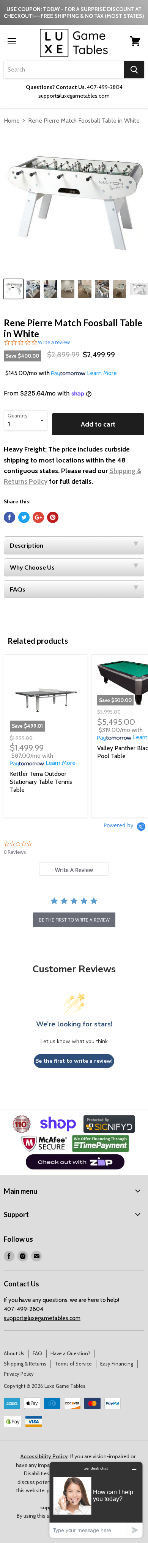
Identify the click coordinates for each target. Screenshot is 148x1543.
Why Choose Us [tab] (32, 567)
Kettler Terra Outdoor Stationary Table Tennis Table (41, 781)
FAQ (37, 1353)
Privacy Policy (19, 1374)
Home (12, 120)
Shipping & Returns (25, 1364)
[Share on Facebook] (9, 517)
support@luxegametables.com (42, 1318)
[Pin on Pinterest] (52, 517)
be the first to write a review (74, 920)
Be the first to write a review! (74, 1061)
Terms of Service (73, 1364)
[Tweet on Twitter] (24, 517)
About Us (14, 1353)
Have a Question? (70, 1353)
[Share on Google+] (38, 517)
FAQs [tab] (17, 589)
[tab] (74, 869)
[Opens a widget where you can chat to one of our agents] (96, 1499)
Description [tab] (26, 545)
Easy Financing (116, 1364)
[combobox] (64, 69)
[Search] (134, 69)
